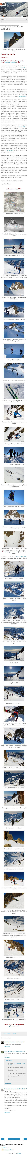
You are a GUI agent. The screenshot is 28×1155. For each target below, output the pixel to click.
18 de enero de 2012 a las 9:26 (17, 1051)
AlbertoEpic (6, 1147)
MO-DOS (7, 1051)
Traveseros (7, 1088)
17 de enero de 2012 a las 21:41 (17, 1042)
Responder (7, 1046)
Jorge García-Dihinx (8, 1149)
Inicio (14, 1139)
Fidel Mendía (9, 150)
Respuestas (9, 1060)
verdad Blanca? (22, 96)
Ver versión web (14, 1142)
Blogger (19, 1153)
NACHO (6, 1042)
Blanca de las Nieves (10, 62)
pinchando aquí (14, 1026)
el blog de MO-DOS (21, 556)
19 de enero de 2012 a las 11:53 (19, 1088)
